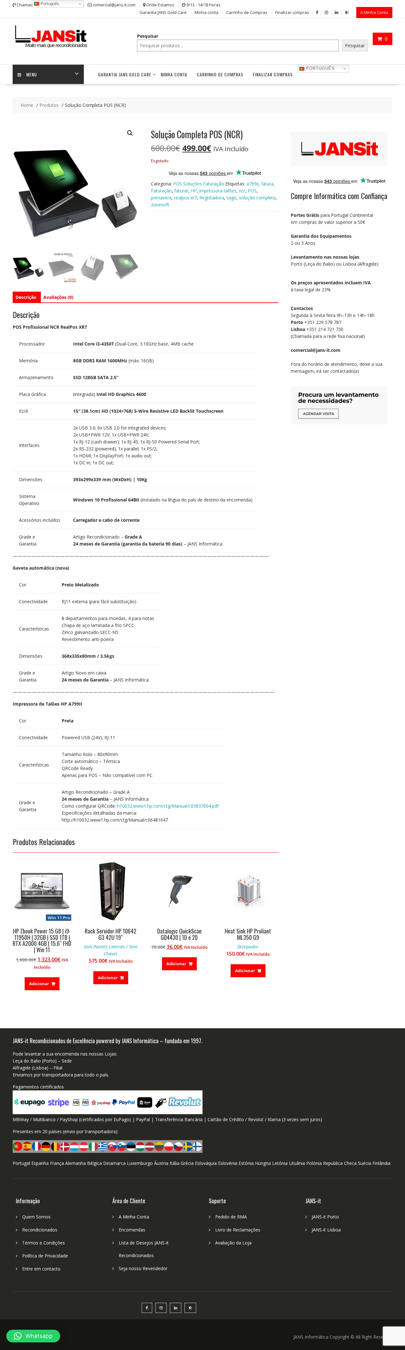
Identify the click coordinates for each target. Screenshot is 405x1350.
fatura (267, 184)
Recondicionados (39, 1230)
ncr (242, 191)
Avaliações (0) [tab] (58, 297)
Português (319, 68)
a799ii (252, 184)
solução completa (257, 198)
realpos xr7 (185, 198)
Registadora (211, 198)
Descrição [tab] (26, 297)
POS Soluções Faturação (198, 184)
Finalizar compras (292, 12)
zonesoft (160, 205)
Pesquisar (147, 36)
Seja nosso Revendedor (143, 1268)
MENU (31, 74)
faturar (181, 191)
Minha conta (206, 12)
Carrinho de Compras (246, 12)
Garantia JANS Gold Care (163, 12)
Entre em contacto (41, 1269)
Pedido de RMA (231, 1217)
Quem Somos (36, 1217)
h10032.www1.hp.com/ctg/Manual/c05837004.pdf (168, 806)
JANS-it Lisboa (326, 1230)
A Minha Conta (374, 12)
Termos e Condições (43, 1243)
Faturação (161, 191)
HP (194, 191)
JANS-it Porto (325, 1217)
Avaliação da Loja (233, 1243)
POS (252, 191)
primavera (161, 198)
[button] (130, 133)
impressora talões (217, 191)
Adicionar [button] (39, 983)
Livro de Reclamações (237, 1230)
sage (231, 198)
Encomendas (132, 1230)
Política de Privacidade (45, 1256)
